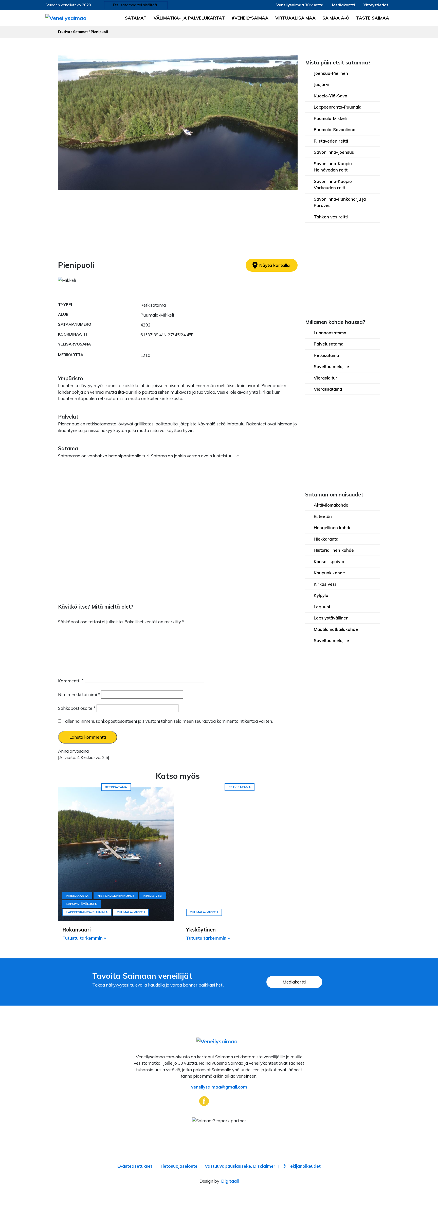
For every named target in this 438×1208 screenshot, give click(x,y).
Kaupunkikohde (329, 572)
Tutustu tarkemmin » (84, 938)
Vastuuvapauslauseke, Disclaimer (240, 1166)
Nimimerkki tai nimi (79, 694)
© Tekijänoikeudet (302, 1166)
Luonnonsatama (330, 332)
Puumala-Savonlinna (334, 129)
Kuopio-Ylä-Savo (330, 95)
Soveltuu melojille (331, 366)
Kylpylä (321, 595)
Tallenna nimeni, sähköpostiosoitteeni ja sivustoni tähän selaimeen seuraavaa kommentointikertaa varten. (167, 721)
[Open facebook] (203, 1100)
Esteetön (323, 516)
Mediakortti (343, 5)
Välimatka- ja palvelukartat (189, 18)
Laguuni (322, 606)
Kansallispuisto (329, 561)
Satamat (136, 18)
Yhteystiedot (375, 5)
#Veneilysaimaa (250, 18)
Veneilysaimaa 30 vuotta (299, 5)
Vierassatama (328, 389)
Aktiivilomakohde (331, 505)
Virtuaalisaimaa (295, 18)
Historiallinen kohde (334, 550)
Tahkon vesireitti (331, 216)
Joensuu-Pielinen (331, 73)
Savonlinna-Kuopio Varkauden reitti (333, 185)
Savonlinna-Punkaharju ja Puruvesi (340, 202)
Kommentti (71, 680)
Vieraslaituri (326, 378)
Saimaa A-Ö (335, 18)
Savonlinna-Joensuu (334, 152)
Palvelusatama (328, 344)
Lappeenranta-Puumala (337, 107)
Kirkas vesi (325, 584)
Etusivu (64, 31)
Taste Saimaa (372, 18)
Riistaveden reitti (331, 141)
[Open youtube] (234, 1100)
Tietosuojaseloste (178, 1166)
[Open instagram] (219, 1100)
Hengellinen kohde (333, 527)
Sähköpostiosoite (77, 708)
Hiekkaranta (326, 539)
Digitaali (230, 1181)
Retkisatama (326, 355)
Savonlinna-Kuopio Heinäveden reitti (333, 167)
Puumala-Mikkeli (330, 118)
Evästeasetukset (134, 1166)
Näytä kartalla (270, 265)
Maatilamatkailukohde (336, 629)
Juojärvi (321, 84)
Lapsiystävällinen (331, 617)
